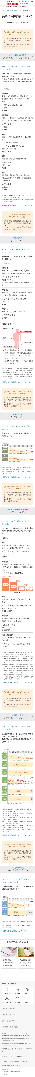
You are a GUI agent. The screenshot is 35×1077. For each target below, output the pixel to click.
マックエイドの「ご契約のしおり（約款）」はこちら (17, 728)
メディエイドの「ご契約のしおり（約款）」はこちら (17, 68)
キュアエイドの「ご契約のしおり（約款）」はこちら (17, 250)
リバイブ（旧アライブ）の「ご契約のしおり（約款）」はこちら (17, 880)
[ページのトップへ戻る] (32, 978)
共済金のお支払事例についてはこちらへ (16, 205)
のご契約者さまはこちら (26, 2)
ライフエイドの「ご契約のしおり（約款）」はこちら (17, 427)
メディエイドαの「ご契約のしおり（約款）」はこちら (15, 522)
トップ (3, 10)
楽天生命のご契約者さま (13, 10)
